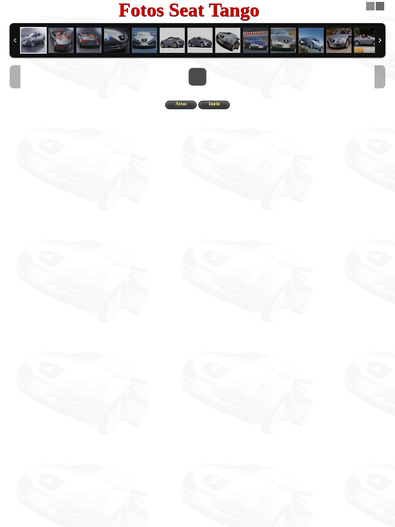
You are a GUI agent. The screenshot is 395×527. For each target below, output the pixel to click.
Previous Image (15, 76)
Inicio (214, 103)
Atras (181, 103)
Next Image (380, 76)
